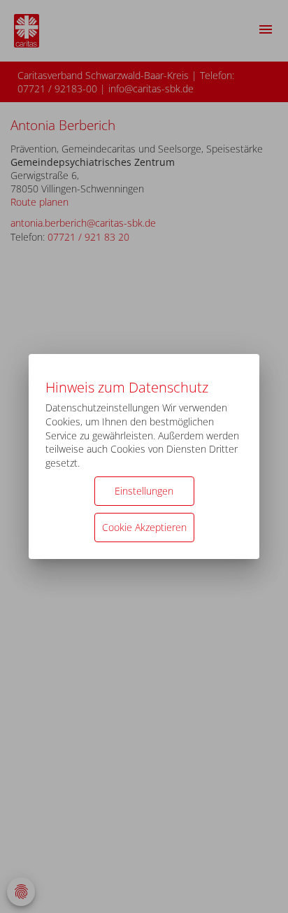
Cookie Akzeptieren (144, 527)
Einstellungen (144, 490)
